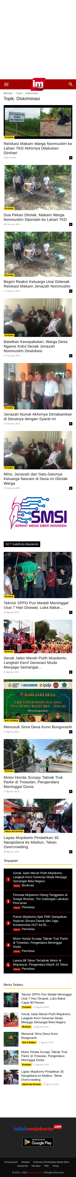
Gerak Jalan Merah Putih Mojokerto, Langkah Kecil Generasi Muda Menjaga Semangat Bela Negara (46, 1018)
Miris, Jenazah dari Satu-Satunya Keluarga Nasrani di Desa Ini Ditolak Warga (36, 478)
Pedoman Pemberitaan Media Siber (51, 1161)
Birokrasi (9, 651)
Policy (56, 1165)
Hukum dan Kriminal (14, 831)
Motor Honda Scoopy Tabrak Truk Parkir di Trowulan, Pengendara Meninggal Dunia (33, 782)
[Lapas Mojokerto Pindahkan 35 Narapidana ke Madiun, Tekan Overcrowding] (38, 816)
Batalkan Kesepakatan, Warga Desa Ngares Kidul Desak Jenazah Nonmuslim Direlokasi (36, 346)
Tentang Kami (11, 1161)
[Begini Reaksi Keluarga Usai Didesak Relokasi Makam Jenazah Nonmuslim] (38, 254)
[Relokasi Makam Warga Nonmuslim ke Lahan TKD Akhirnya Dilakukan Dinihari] (38, 122)
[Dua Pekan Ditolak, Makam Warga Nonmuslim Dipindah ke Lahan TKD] (38, 187)
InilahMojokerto (35, 1172)
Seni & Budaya (11, 720)
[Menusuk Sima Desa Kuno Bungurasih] (38, 700)
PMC (46, 1165)
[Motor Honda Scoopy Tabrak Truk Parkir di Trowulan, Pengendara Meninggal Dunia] (38, 756)
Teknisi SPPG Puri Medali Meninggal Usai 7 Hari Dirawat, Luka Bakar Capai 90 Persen (46, 998)
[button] (6, 84)
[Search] (71, 84)
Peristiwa (9, 137)
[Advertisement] (38, 40)
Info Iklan (36, 1165)
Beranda (8, 93)
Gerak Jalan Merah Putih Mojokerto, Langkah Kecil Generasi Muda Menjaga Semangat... (35, 662)
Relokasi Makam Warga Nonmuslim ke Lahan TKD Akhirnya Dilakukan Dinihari (38, 148)
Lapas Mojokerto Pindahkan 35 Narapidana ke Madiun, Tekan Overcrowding (31, 842)
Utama (17, 886)
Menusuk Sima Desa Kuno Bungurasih (38, 727)
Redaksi (25, 1161)
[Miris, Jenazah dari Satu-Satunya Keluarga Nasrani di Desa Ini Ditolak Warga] (38, 450)
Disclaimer (22, 1165)
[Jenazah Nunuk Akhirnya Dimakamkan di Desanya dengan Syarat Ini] (38, 386)
